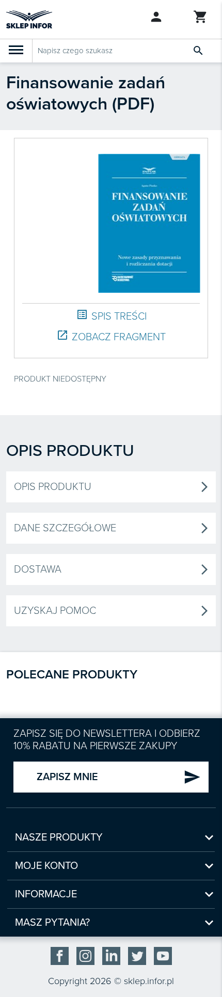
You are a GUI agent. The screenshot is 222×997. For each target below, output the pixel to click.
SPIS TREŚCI (111, 316)
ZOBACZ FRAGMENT (111, 336)
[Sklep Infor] (29, 18)
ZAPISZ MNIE (119, 777)
